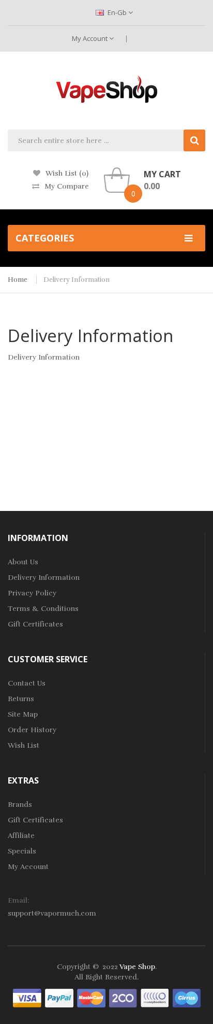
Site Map (23, 714)
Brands (20, 804)
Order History (32, 730)
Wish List (23, 745)
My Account (90, 38)
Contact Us (26, 683)
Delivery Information (76, 280)
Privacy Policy (32, 593)
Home (17, 280)
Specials (22, 851)
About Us (23, 562)
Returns (21, 698)
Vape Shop (137, 966)
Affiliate (21, 835)
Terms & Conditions (43, 608)
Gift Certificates (35, 624)
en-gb (117, 12)
